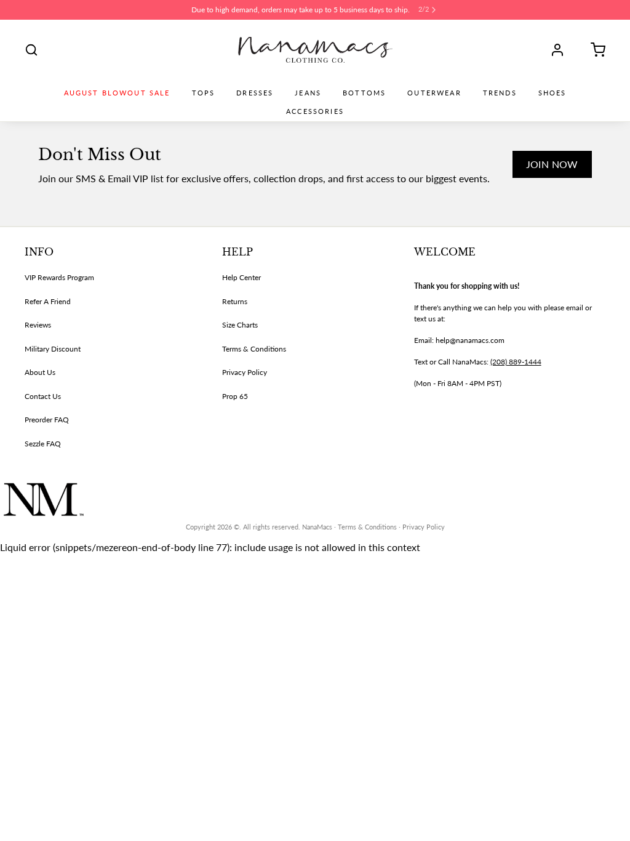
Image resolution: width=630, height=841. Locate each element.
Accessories (315, 111)
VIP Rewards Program (59, 277)
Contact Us (43, 396)
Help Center (241, 277)
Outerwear (434, 93)
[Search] (31, 50)
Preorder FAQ (47, 419)
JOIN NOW (552, 164)
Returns (234, 301)
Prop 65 (235, 396)
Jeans (308, 93)
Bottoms (364, 93)
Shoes (552, 93)
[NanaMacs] (315, 50)
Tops (203, 93)
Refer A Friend (48, 301)
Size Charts (240, 324)
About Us (40, 372)
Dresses (254, 93)
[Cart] (593, 49)
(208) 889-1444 (515, 361)
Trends (500, 93)
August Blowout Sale (117, 93)
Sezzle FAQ (43, 443)
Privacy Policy (244, 372)
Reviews (38, 324)
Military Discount (53, 348)
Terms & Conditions (254, 348)
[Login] (561, 49)
